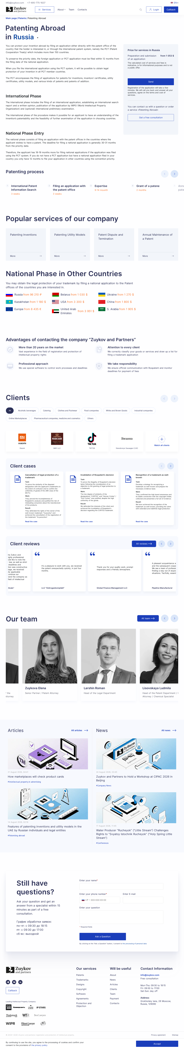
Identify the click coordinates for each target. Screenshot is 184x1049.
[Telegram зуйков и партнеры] (8, 982)
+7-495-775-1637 (36, 2)
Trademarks (82, 979)
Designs (80, 984)
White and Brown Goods (116, 410)
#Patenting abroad (16, 835)
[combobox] (26, 39)
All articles (76, 730)
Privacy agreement (158, 1035)
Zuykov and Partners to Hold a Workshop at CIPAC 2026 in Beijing (134, 778)
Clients (113, 989)
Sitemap (175, 1035)
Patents (80, 975)
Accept (157, 1043)
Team (112, 993)
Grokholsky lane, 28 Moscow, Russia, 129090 (155, 1002)
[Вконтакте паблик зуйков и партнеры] (14, 982)
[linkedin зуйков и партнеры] (20, 982)
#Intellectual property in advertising (24, 782)
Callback (171, 9)
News (113, 979)
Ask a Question (102, 936)
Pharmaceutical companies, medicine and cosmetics (57, 418)
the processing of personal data (135, 944)
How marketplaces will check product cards (36, 776)
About (113, 975)
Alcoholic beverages (27, 410)
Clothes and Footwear (67, 410)
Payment (114, 998)
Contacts (114, 1003)
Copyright (81, 989)
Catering (47, 410)
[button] (174, 174)
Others (90, 418)
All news (166, 730)
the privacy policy (39, 1045)
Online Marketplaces (18, 418)
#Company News (103, 785)
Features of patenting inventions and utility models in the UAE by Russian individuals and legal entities (45, 828)
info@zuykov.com (15, 2)
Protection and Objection (83, 1004)
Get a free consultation (151, 117)
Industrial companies (143, 410)
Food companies (91, 410)
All (10, 410)
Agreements (82, 998)
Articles (114, 984)
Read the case (31, 521)
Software (81, 993)
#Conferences (102, 843)
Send (150, 81)
